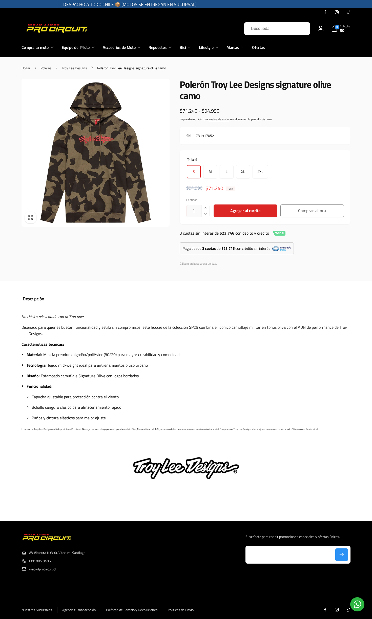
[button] (340, 28)
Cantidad (191, 199)
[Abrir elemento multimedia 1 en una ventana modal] (96, 153)
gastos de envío (219, 119)
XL (243, 171)
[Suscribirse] (341, 554)
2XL (260, 171)
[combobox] (277, 28)
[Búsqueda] (301, 29)
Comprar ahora (312, 211)
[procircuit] (47, 540)
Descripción (33, 298)
